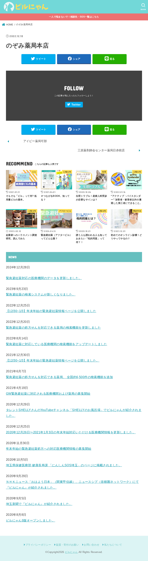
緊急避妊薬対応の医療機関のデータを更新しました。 (44, 278)
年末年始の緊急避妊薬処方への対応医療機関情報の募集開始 (48, 448)
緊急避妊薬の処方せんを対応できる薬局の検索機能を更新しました (53, 327)
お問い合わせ (91, 544)
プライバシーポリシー (38, 544)
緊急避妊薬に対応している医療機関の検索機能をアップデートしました (56, 344)
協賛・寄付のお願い (67, 544)
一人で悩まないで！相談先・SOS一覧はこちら (74, 16)
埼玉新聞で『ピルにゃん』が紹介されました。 (39, 504)
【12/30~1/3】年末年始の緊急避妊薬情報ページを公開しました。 (52, 360)
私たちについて (113, 544)
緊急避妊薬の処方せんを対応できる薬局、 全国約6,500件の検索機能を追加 (59, 377)
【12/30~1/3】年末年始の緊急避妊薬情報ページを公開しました (51, 311)
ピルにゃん (71, 552)
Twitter (76, 104)
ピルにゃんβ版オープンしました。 (30, 520)
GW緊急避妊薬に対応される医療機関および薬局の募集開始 (48, 393)
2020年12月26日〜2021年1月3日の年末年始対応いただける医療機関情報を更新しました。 (71, 432)
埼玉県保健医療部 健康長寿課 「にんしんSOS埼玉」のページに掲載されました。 (64, 465)
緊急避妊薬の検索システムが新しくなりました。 (41, 294)
